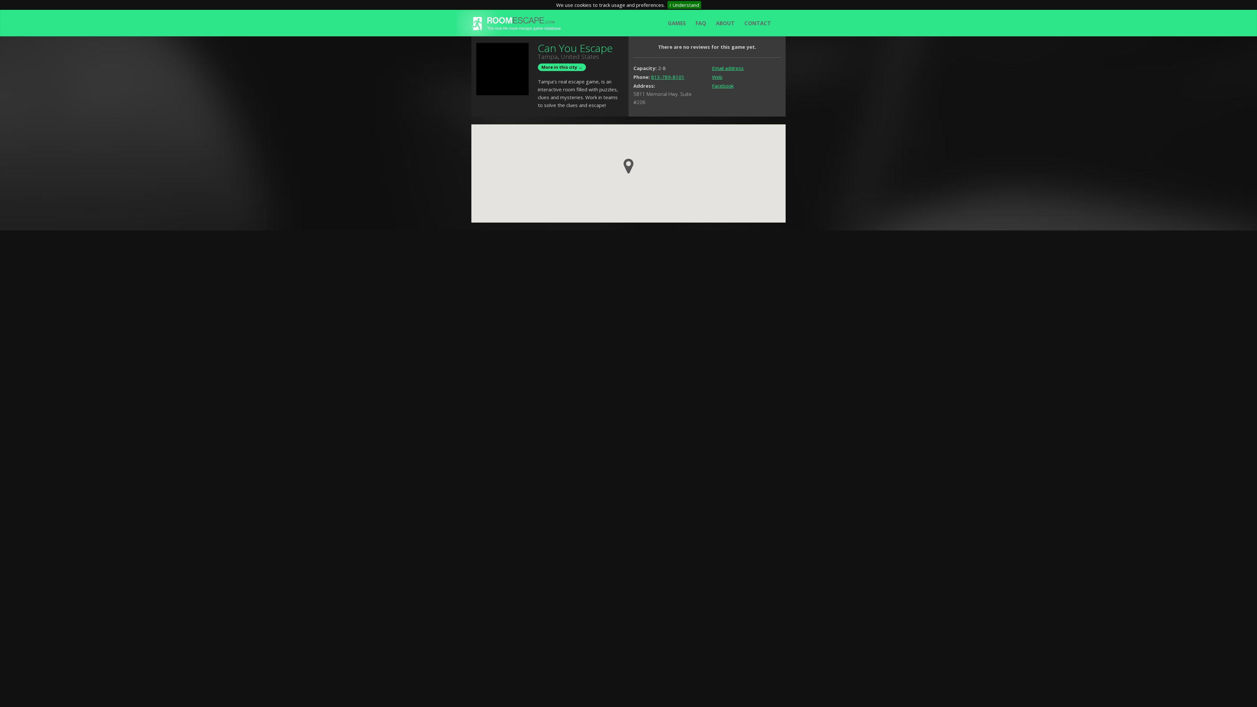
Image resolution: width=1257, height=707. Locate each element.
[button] (628, 166)
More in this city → (561, 67)
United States (580, 56)
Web (717, 77)
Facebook (723, 85)
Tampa (548, 56)
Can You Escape (575, 48)
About (725, 23)
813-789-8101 (667, 77)
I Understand (684, 5)
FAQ (701, 23)
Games (677, 23)
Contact (757, 23)
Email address (728, 68)
